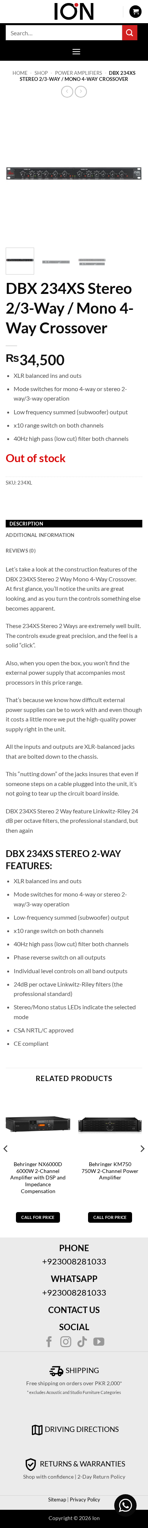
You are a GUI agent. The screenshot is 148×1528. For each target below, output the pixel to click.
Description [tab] (26, 524)
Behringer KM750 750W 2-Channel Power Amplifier (110, 1171)
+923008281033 (74, 1261)
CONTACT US (74, 1310)
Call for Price (38, 1217)
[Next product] (67, 92)
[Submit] (129, 32)
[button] (135, 11)
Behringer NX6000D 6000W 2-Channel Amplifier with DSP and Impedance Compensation (38, 1177)
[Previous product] (81, 92)
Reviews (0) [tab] (21, 551)
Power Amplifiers (78, 73)
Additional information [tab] (40, 535)
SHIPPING (81, 1370)
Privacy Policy (84, 1499)
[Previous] (18, 173)
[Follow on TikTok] (82, 1343)
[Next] (130, 173)
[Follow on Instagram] (65, 1343)
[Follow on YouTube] (98, 1343)
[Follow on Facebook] (49, 1343)
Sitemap (57, 1499)
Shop (41, 73)
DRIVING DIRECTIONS (82, 1429)
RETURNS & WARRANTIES (81, 1463)
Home (20, 73)
